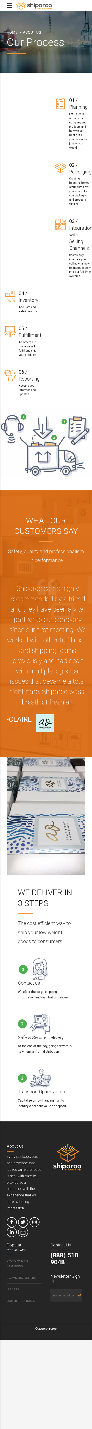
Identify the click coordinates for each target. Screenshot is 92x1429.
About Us (32, 32)
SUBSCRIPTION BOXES (21, 1300)
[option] (46, 654)
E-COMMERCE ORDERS (21, 1277)
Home (12, 32)
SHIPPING (13, 1289)
